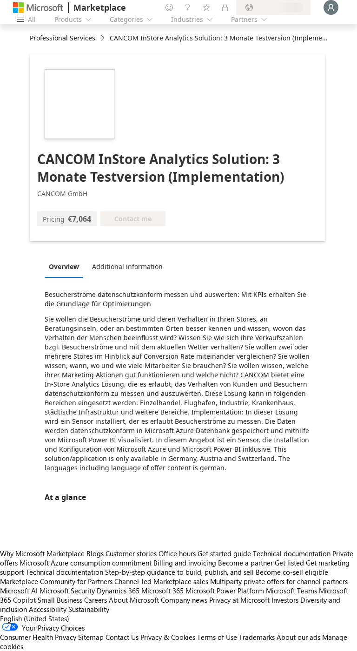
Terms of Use (217, 637)
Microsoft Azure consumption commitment (86, 562)
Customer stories (131, 553)
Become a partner (245, 562)
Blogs (95, 553)
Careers (95, 600)
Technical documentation (292, 553)
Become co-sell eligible (292, 572)
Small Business (60, 600)
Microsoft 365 (162, 590)
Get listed (289, 562)
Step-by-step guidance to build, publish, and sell (179, 572)
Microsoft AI (19, 590)
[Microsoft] (38, 7)
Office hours (177, 553)
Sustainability (88, 609)
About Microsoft (134, 600)
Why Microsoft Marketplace (42, 553)
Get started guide (224, 553)
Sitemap (91, 637)
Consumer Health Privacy (38, 637)
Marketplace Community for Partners (56, 581)
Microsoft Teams (291, 590)
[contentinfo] (103, 38)
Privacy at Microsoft (239, 600)
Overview (64, 266)
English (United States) (34, 618)
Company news (184, 600)
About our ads (298, 637)
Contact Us (122, 637)
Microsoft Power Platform (224, 590)
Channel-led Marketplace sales (161, 581)
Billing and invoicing (184, 562)
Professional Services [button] (62, 37)
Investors (284, 600)
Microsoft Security (67, 590)
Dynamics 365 (118, 590)
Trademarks (257, 637)
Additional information (127, 266)
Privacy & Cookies (167, 637)
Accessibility (47, 609)
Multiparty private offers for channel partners (279, 581)
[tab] (66, 266)
